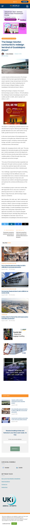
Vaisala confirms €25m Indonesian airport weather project (18, 401)
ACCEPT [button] (14, 523)
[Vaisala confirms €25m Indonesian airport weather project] (6, 402)
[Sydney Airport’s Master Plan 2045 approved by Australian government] (15, 305)
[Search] (27, 6)
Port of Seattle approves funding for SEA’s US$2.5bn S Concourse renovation (19, 410)
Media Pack (4, 487)
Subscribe (24, 1)
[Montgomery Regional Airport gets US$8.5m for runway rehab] (15, 279)
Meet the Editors (6, 481)
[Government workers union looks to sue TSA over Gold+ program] (6, 420)
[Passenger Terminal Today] (15, 6)
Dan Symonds (9, 53)
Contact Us (4, 484)
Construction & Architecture (9, 38)
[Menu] (3, 6)
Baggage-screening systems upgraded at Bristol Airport (8, 234)
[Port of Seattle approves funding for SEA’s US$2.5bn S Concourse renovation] (15, 254)
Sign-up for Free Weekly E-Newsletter (11, 478)
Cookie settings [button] (6, 523)
